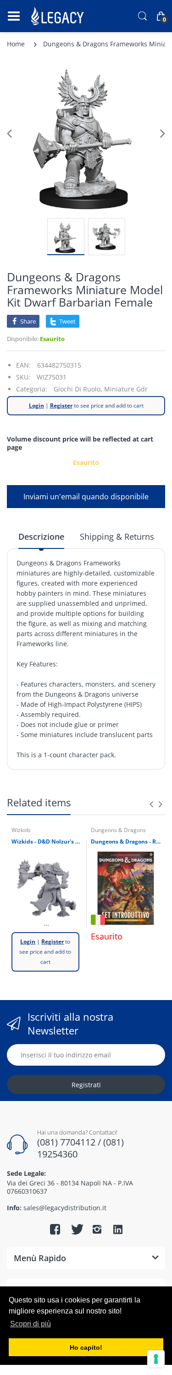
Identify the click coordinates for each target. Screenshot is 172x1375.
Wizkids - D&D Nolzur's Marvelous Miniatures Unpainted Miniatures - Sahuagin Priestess (46, 841)
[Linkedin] (117, 1230)
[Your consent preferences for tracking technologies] (156, 1359)
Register (61, 405)
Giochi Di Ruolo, (78, 389)
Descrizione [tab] (41, 536)
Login (36, 405)
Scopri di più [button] (30, 1324)
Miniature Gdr (126, 389)
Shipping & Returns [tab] (117, 536)
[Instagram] (97, 1229)
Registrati (86, 1084)
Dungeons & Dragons (118, 830)
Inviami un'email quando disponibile (86, 497)
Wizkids (21, 830)
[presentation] (151, 804)
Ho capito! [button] (86, 1347)
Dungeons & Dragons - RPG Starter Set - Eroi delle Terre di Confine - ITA (126, 841)
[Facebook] (55, 1229)
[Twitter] (76, 1229)
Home (16, 43)
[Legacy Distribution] (58, 16)
